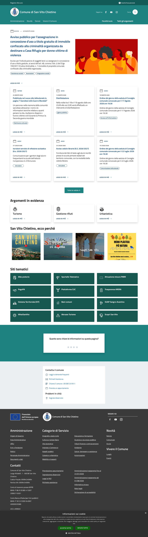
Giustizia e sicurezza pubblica (85, 440)
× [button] (145, 513)
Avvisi (16, 31)
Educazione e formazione (83, 436)
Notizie (19, 91)
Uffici (12, 443)
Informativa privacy (81, 484)
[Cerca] (135, 12)
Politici (12, 451)
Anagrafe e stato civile (50, 436)
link (74, 523)
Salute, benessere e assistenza (85, 451)
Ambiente (78, 447)
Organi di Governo (17, 436)
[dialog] (74, 524)
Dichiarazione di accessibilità (84, 492)
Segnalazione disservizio (51, 474)
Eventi (109, 458)
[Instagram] (116, 11)
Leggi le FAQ (46, 478)
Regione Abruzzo (16, 3)
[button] (74, 533)
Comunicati (111, 440)
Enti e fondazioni (16, 447)
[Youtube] (110, 11)
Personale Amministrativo (19, 455)
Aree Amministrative (18, 440)
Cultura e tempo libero (50, 440)
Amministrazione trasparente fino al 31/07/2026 (87, 472)
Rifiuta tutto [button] (83, 528)
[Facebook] (105, 11)
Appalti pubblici (48, 451)
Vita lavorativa (47, 443)
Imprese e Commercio (50, 447)
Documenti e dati (16, 459)
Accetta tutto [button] (65, 528)
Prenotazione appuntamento (52, 470)
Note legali (78, 488)
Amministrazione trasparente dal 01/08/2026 (86, 479)
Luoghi (109, 454)
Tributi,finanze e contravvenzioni (86, 443)
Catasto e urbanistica (50, 455)
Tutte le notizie (72, 190)
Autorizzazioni (79, 455)
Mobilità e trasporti (49, 459)
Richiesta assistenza (49, 482)
